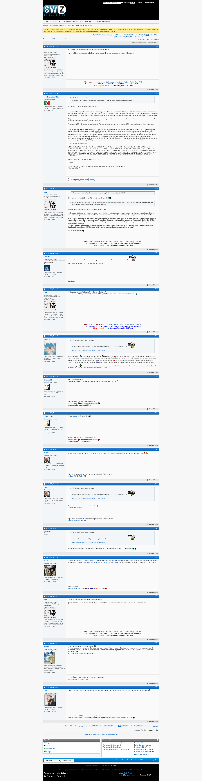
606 (154, 35)
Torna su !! (61, 776)
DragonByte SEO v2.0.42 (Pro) (91, 769)
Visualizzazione (152, 42)
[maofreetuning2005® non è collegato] (47, 103)
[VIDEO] (143, 749)
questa (74, 416)
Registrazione (150, 3)
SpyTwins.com (49, 776)
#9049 (156, 253)
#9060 (156, 687)
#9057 (156, 557)
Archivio (137, 760)
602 (140, 35)
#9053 (156, 412)
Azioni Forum (78, 21)
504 (121, 35)
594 (128, 35)
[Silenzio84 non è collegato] (47, 387)
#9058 (156, 596)
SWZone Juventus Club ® (86, 401)
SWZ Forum (128, 773)
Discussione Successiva (110, 735)
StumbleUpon (51, 749)
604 (147, 35)
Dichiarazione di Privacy (147, 760)
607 (116, 36)
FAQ (59, 21)
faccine (139, 745)
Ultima (140, 37)
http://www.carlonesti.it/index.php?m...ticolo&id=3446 (101, 562)
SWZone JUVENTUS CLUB (77, 476)
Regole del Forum (140, 754)
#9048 (156, 188)
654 (127, 36)
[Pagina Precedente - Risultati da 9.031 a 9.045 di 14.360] (112, 35)
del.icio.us (49, 746)
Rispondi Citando (153, 89)
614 (124, 36)
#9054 (156, 449)
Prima (109, 35)
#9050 (156, 289)
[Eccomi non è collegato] (49, 658)
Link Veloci (89, 21)
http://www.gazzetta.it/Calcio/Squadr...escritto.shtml (85, 263)
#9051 (156, 335)
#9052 (156, 376)
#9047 (156, 93)
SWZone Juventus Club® (86, 181)
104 (117, 35)
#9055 (156, 483)
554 (125, 35)
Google (48, 752)
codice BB (139, 743)
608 (120, 36)
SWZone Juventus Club (60, 39)
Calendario (67, 21)
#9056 (156, 528)
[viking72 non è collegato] (50, 349)
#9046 (156, 46)
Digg (47, 743)
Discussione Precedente (92, 735)
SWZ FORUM (51, 21)
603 (143, 35)
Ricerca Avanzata (103, 21)
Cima (157, 730)
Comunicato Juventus (75, 508)
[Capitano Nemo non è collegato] (50, 570)
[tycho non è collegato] (47, 460)
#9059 (156, 643)
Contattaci (118, 760)
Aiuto (140, 3)
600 (132, 35)
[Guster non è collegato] (47, 268)
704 (131, 36)
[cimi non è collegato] (50, 63)
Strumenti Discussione (138, 42)
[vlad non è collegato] (50, 700)
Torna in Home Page (128, 760)
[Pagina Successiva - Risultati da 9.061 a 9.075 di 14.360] (135, 37)
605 (151, 35)
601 (136, 35)
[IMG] (142, 747)
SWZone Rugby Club (130, 82)
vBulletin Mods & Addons (108, 769)
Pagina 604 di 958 (98, 35)
